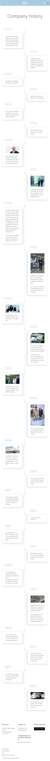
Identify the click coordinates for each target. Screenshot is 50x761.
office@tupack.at (22, 730)
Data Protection (5, 751)
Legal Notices (5, 749)
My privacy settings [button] (39, 728)
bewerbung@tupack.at (24, 742)
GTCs (3, 753)
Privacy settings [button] (39, 724)
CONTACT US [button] (21, 724)
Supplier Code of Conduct (8, 755)
